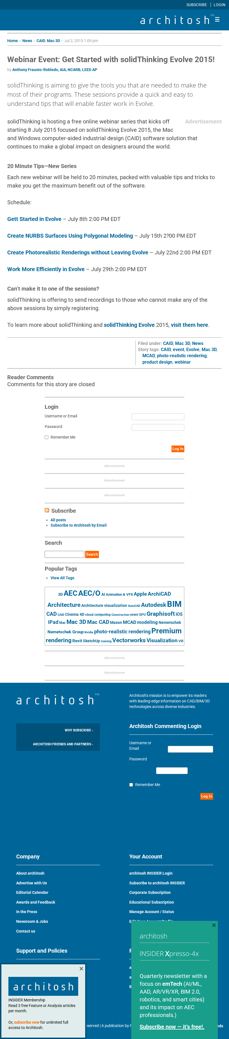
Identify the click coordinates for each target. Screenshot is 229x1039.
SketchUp (91, 641)
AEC (70, 593)
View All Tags (62, 578)
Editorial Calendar (32, 892)
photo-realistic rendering (182, 355)
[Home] (177, 22)
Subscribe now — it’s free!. (172, 1026)
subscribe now (26, 1022)
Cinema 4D (74, 614)
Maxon (116, 622)
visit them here (189, 325)
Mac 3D (53, 40)
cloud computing (98, 615)
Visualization (162, 640)
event (178, 349)
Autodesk (153, 604)
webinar (183, 362)
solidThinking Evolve (129, 325)
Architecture (63, 604)
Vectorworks (129, 640)
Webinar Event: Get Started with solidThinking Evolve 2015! (111, 59)
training (106, 641)
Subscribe (197, 5)
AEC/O (89, 593)
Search (92, 554)
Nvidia (88, 632)
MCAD (148, 355)
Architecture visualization (104, 605)
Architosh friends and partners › (63, 744)
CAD (51, 614)
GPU (142, 615)
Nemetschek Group (65, 631)
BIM (174, 604)
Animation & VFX (119, 594)
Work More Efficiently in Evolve (46, 269)
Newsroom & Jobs (32, 921)
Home (12, 40)
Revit (77, 640)
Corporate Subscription (150, 892)
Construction (120, 615)
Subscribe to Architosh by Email (79, 525)
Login (219, 5)
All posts (58, 520)
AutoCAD (134, 606)
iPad (53, 622)
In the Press (26, 911)
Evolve (192, 349)
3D (60, 594)
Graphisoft (161, 613)
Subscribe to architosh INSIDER (157, 883)
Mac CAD (98, 622)
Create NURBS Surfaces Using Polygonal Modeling (70, 235)
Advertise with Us (31, 883)
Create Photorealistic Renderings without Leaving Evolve (77, 252)
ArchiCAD (159, 594)
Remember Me (63, 437)
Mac (62, 623)
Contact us (25, 931)
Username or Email (61, 416)
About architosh (30, 873)
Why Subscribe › (79, 730)
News (27, 40)
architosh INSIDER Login (151, 873)
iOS (179, 614)
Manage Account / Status (151, 911)
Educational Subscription (151, 902)
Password (53, 426)
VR (180, 641)
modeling (147, 622)
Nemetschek (170, 622)
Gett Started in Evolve (34, 219)
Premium (166, 631)
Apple (140, 594)
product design (157, 362)
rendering (58, 640)
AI (103, 594)
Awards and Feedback (35, 902)
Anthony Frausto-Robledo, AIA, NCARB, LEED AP (54, 69)
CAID (41, 40)
